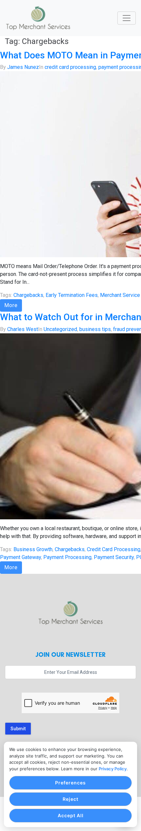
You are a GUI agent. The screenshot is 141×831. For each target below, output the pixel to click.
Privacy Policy (113, 768)
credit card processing (70, 67)
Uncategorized (60, 329)
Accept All (71, 815)
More (11, 305)
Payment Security (114, 557)
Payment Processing (67, 557)
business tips (95, 329)
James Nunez (23, 67)
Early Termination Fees (72, 295)
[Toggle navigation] (126, 18)
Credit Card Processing (113, 549)
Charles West (22, 329)
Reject (70, 799)
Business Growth (32, 549)
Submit (18, 728)
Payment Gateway (20, 557)
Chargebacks (28, 295)
